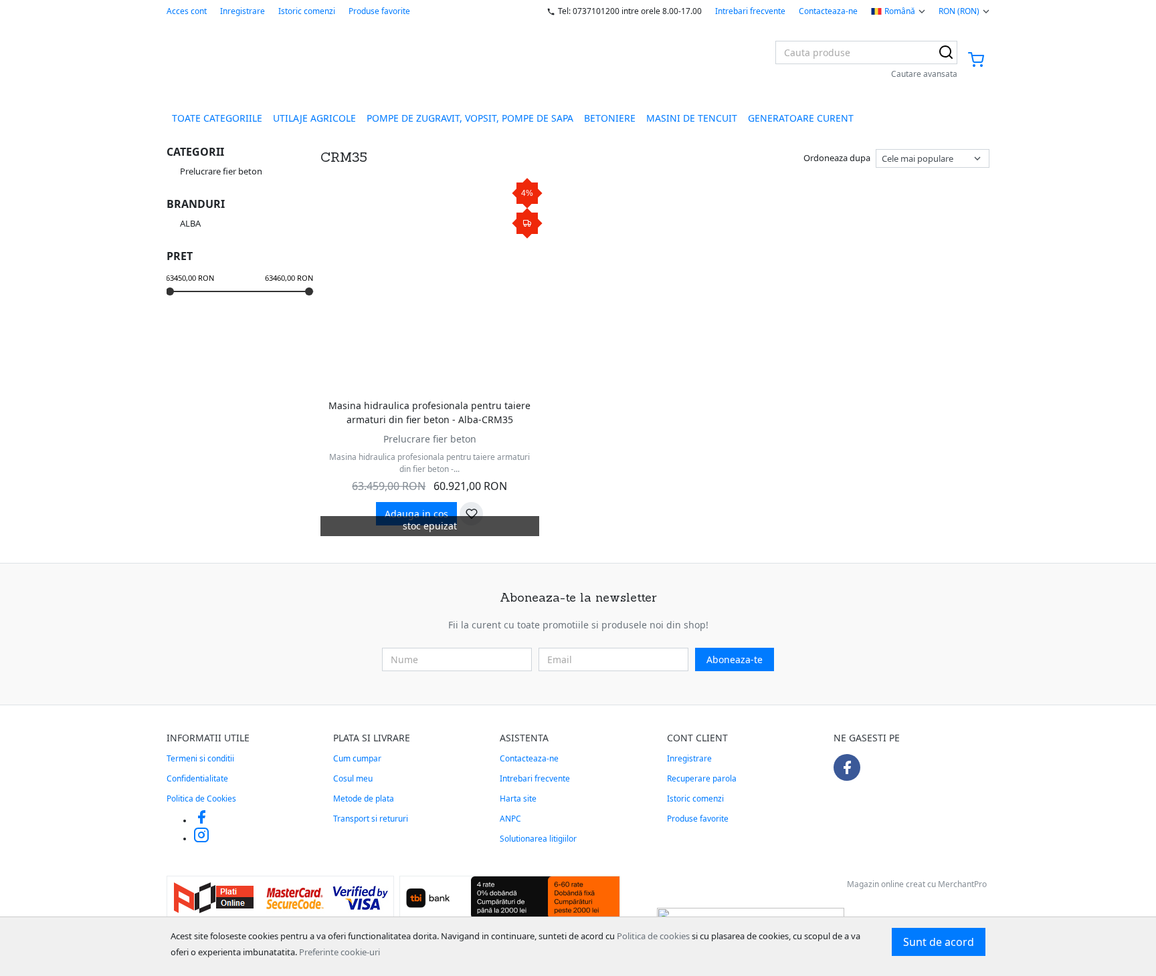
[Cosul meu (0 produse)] (976, 60)
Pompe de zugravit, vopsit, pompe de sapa (470, 118)
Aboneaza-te (734, 659)
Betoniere (610, 118)
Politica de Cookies (201, 798)
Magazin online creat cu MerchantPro (917, 884)
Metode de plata (363, 798)
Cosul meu (353, 778)
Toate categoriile (217, 118)
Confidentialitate (197, 778)
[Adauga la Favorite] (471, 513)
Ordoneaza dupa (836, 158)
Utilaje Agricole (314, 118)
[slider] (170, 291)
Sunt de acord (938, 942)
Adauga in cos (416, 513)
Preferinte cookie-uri (339, 952)
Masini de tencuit (691, 118)
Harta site (518, 798)
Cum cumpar (357, 758)
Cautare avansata (924, 74)
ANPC (510, 818)
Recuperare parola (702, 778)
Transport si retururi (370, 818)
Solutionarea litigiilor (538, 838)
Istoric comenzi (306, 11)
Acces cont (187, 11)
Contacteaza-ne (828, 11)
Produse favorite (379, 11)
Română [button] (899, 11)
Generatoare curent (801, 118)
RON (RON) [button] (959, 11)
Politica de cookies (653, 936)
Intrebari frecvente (750, 11)
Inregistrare (242, 11)
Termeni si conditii (200, 758)
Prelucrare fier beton (429, 439)
